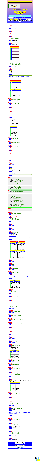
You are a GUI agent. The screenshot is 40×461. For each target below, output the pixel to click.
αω (20, 21)
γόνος (22, 76)
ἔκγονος (24, 76)
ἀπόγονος (16, 76)
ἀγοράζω (13, 143)
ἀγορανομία (11, 276)
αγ (12, 17)
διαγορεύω (20, 412)
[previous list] (36, 458)
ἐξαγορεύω (24, 412)
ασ (25, 20)
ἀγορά (13, 139)
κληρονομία (19, 276)
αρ (24, 20)
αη (10, 20)
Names (21, 13)
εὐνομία (16, 276)
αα (10, 17)
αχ (31, 20)
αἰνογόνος (13, 76)
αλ (15, 20)
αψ (19, 21)
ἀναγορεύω (13, 412)
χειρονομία (29, 276)
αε (30, 19)
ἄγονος (10, 76)
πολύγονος (27, 76)
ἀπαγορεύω (17, 412)
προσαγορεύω (11, 413)
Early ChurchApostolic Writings (22, 1)
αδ (29, 19)
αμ (17, 20)
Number (18, 13)
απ (22, 20)
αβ (11, 17)
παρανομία (26, 276)
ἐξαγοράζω (13, 173)
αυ (28, 20)
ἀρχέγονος (19, 76)
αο (21, 20)
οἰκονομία (23, 276)
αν (18, 20)
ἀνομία (14, 276)
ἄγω (12, 28)
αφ (29, 20)
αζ (8, 20)
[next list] (38, 458)
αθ (11, 20)
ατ (26, 20)
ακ (14, 20)
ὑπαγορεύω (15, 413)
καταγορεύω (28, 412)
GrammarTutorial (26, 1)
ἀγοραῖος (13, 229)
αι (12, 20)
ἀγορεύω (10, 412)
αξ (19, 20)
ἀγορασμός (13, 338)
